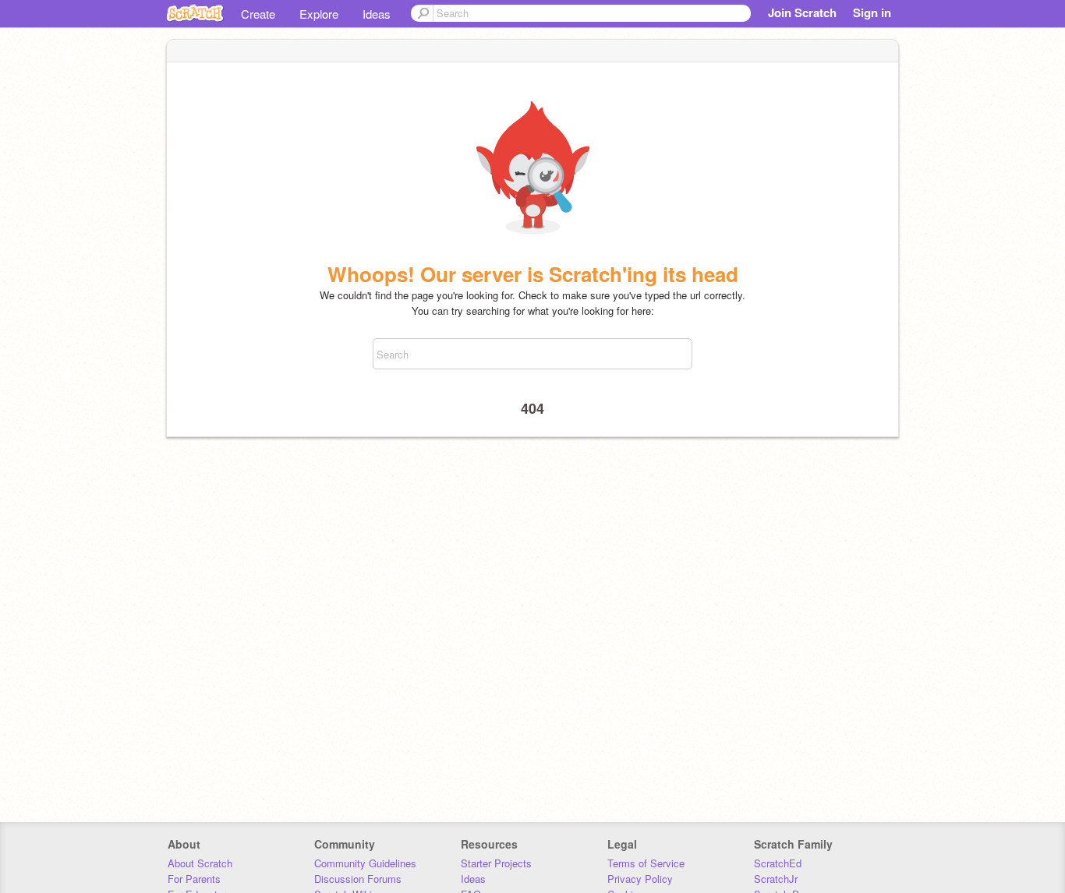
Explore (318, 13)
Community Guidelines (365, 863)
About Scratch (200, 863)
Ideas (377, 13)
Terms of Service (646, 863)
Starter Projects (496, 863)
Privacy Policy (640, 878)
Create (258, 13)
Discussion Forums (358, 878)
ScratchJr (776, 878)
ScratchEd (777, 863)
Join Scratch (802, 12)
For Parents (194, 878)
